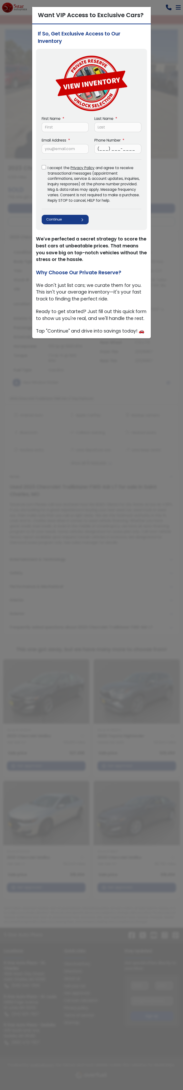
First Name (53, 118)
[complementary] (168, 1075)
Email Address (56, 140)
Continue (54, 219)
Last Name (105, 118)
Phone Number (109, 140)
